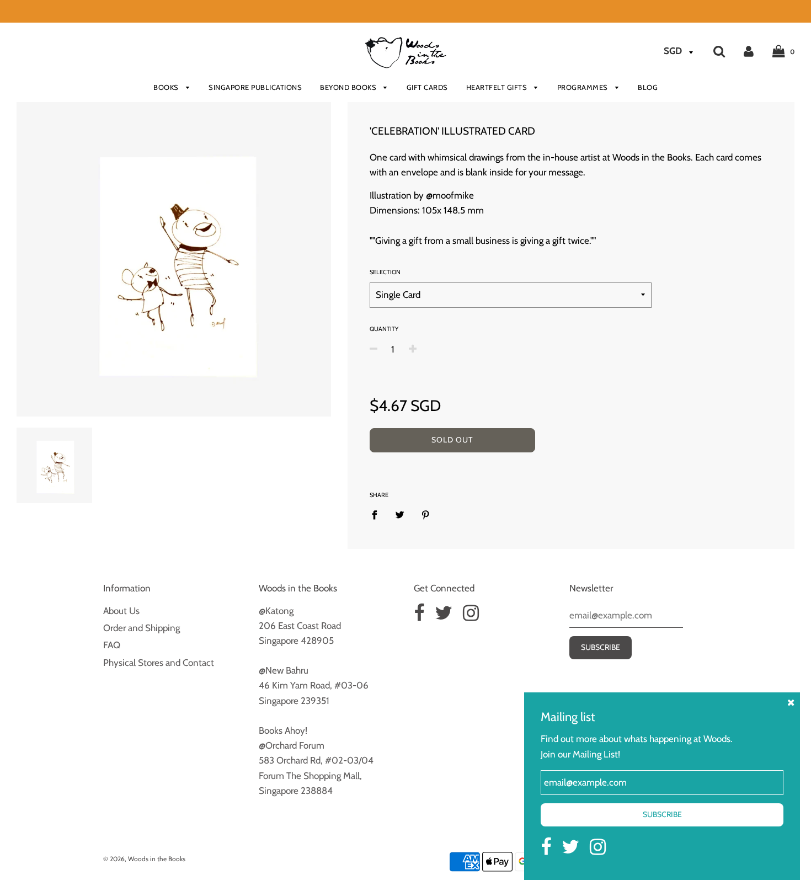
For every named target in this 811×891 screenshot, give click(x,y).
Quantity (384, 329)
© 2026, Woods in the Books (144, 859)
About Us (121, 610)
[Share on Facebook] (378, 515)
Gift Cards (427, 87)
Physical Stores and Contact (158, 662)
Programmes (583, 87)
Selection (385, 272)
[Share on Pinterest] (425, 515)
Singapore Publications (255, 87)
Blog (648, 87)
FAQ (111, 644)
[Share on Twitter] (400, 515)
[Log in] (749, 50)
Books (166, 87)
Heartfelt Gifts (497, 87)
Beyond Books (349, 87)
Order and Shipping (141, 627)
